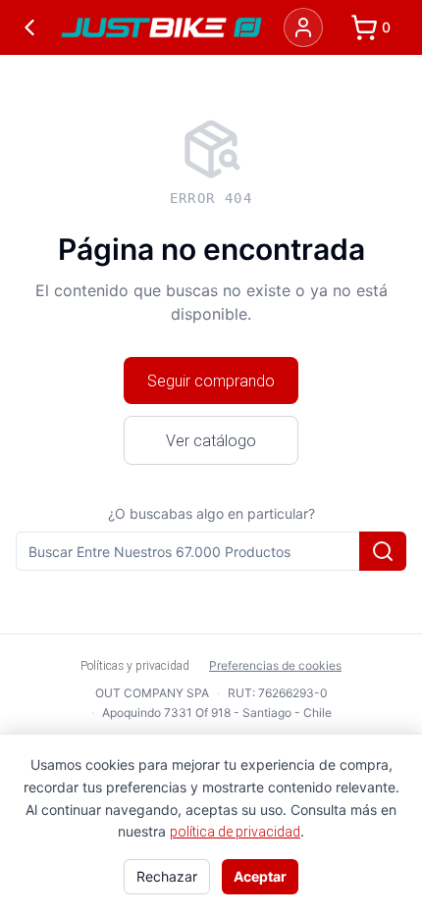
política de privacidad (235, 831)
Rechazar (166, 876)
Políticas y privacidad (134, 665)
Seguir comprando (211, 380)
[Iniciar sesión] (303, 27)
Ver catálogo (211, 440)
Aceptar (260, 876)
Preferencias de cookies (275, 665)
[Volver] (29, 27)
